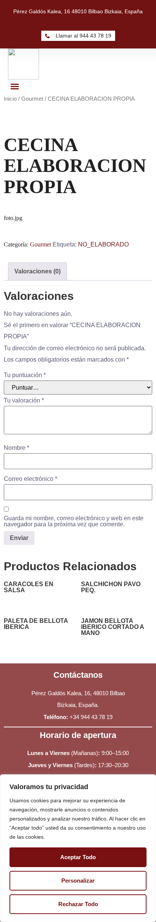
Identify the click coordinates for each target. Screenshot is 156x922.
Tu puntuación (25, 375)
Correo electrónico (30, 479)
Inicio (10, 99)
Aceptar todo (78, 857)
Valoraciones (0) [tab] (37, 271)
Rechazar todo (78, 904)
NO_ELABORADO (103, 244)
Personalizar (78, 880)
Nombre (16, 448)
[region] (78, 848)
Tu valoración (24, 401)
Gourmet (32, 99)
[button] (15, 86)
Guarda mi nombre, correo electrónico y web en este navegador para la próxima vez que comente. (74, 521)
